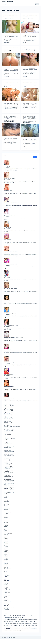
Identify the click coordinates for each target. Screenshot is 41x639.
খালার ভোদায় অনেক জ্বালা (7, 512)
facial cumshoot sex (7, 443)
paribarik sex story (11, 625)
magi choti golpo (7, 468)
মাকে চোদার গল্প (6, 579)
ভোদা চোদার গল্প (13, 82)
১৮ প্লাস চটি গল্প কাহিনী (22, 630)
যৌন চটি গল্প (5, 593)
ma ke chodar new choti (8, 467)
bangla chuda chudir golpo (14, 618)
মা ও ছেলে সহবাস (6, 572)
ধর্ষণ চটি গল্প (5, 530)
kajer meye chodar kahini (8, 454)
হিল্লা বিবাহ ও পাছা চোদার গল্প (8, 227)
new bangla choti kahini (24, 623)
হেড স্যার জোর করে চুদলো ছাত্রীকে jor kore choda (11, 202)
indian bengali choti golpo (9, 451)
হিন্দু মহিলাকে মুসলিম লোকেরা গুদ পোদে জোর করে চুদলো (11, 325)
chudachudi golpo (7, 434)
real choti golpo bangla (8, 481)
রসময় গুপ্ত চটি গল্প (10, 630)
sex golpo (32, 625)
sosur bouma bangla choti (9, 487)
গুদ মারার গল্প (5, 514)
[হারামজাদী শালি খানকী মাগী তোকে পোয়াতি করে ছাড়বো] (30, 94)
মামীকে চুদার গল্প (6, 587)
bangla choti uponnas (27, 15)
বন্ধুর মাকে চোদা (6, 546)
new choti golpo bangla (8, 472)
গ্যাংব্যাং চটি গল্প (6, 517)
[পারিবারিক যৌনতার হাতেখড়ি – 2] (30, 26)
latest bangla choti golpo (27, 117)
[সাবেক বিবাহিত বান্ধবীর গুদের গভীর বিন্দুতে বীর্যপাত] (30, 59)
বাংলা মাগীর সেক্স (35, 627)
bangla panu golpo (26, 82)
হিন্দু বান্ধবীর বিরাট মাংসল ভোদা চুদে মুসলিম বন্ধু (10, 362)
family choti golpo (34, 619)
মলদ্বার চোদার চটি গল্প (16, 628)
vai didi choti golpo (7, 491)
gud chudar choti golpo (8, 448)
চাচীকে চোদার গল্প (6, 520)
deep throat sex (22, 619)
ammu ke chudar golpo (8, 404)
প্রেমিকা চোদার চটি (32, 627)
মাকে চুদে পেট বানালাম (7, 577)
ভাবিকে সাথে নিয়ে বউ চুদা (7, 568)
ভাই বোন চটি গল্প (6, 566)
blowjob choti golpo (10, 619)
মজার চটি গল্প (5, 571)
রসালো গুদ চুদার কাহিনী (7, 595)
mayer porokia (6, 471)
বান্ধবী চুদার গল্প (6, 547)
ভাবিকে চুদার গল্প (6, 567)
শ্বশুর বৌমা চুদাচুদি (6, 600)
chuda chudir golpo (7, 433)
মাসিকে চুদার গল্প (6, 591)
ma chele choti (9, 623)
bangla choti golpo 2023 (8, 409)
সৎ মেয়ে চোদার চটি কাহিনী (7, 601)
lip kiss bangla (6, 462)
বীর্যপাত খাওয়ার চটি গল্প (12, 628)
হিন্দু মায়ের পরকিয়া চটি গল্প (7, 276)
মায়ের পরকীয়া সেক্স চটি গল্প (7, 589)
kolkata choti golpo (7, 458)
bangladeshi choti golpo (8, 422)
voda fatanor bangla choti (30, 118)
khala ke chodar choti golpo (9, 455)
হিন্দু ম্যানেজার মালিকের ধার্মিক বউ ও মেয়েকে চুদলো (10, 251)
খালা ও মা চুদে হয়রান (6, 508)
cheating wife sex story (8, 431)
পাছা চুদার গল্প (5, 535)
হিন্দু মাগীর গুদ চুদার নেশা (7, 300)
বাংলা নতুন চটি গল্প (6, 552)
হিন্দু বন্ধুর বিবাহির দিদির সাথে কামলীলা (9, 374)
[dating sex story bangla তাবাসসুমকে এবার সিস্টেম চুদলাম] (11, 129)
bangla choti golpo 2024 (8, 410)
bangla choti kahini (7, 413)
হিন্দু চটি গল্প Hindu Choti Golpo (9, 398)
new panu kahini (30, 623)
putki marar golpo (23, 625)
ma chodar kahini (7, 464)
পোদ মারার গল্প (6, 541)
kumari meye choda (7, 459)
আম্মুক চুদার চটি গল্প (6, 500)
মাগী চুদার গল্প (5, 581)
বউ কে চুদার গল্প (6, 543)
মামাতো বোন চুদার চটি (6, 585)
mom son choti (19, 623)
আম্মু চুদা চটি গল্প (6, 498)
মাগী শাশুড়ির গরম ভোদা (7, 583)
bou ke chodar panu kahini (9, 429)
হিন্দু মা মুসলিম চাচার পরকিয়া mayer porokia (10, 313)
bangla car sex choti (21, 615)
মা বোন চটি (5, 576)
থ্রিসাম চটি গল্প (6, 526)
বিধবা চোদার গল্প (6, 562)
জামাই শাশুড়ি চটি (6, 522)
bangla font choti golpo (8, 418)
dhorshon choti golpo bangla (9, 441)
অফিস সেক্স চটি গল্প (6, 496)
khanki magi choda (21, 621)
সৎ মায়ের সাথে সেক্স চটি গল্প (15, 630)
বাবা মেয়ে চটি (5, 548)
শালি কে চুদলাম (6, 596)
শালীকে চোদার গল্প (6, 597)
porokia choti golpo (7, 479)
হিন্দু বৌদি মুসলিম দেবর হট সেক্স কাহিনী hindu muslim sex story (13, 337)
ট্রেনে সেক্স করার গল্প (25, 627)
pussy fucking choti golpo (9, 480)
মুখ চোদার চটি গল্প (28, 628)
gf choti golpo (12, 116)
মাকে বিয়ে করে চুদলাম (6, 580)
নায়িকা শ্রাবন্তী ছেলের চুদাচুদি (8, 533)
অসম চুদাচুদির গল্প (6, 627)
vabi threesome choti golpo (9, 489)
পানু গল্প (5, 537)
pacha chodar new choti (8, 476)
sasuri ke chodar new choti (9, 485)
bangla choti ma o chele (8, 416)
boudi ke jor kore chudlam (9, 430)
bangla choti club (7, 1)
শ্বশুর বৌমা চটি (6, 599)
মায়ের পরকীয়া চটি (6, 588)
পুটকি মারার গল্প (6, 539)
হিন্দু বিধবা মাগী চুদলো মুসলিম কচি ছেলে (9, 349)
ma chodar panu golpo (8, 466)
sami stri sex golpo (7, 484)
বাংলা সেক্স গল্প (29, 119)
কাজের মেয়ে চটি (6, 505)
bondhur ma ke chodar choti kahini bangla (12, 426)
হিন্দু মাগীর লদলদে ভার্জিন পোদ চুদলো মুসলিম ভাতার (10, 288)
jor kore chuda (6, 452)
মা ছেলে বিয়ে (20, 628)
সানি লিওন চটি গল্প (6, 604)
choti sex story (16, 619)
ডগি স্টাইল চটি (6, 525)
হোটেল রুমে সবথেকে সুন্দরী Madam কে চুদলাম (10, 178)
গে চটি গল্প (5, 516)
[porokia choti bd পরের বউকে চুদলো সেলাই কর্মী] (11, 94)
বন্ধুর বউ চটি (5, 545)
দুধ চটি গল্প (5, 529)
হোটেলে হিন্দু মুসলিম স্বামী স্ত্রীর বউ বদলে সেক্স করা (10, 166)
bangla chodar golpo (28, 615)
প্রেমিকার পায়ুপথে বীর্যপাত (8, 50)
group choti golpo (7, 447)
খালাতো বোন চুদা (6, 510)
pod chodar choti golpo (8, 82)
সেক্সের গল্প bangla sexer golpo (9, 606)
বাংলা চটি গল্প (5, 551)
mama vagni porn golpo (8, 470)
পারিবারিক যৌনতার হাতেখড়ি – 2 (28, 18)
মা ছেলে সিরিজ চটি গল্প (7, 575)
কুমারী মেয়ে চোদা (6, 506)
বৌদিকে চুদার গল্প (6, 563)
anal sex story (13, 615)
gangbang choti (6, 621)
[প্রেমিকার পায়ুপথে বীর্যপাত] (11, 59)
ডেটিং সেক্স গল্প (28, 627)
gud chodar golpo (13, 621)
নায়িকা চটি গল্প (6, 531)
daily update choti (11, 15)
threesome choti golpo (8, 488)
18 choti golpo (6, 615)
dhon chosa (6, 439)
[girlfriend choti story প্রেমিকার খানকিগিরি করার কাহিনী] (30, 130)
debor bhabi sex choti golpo (9, 438)
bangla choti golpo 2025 (8, 412)
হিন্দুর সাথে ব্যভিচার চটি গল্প (7, 239)
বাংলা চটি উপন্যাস (6, 550)
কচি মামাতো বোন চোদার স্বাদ (8, 18)
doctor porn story (28, 619)
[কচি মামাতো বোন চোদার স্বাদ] (11, 26)
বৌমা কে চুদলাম (6, 564)
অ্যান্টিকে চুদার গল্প (6, 497)
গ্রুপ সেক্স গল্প (5, 518)
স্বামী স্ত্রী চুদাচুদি (6, 608)
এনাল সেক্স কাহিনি (16, 627)
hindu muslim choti (7, 450)
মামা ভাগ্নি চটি (6, 584)
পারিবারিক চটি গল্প (6, 538)
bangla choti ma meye (8, 414)
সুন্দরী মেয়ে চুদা (6, 605)
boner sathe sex (7, 427)
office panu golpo (7, 475)
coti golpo (5, 15)
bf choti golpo (6, 423)
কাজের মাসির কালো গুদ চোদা (7, 504)
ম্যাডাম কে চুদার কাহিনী (7, 592)
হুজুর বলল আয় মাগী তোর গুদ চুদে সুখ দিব (9, 215)
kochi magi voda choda (27, 83)
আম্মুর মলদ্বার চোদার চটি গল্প (11, 627)
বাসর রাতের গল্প (6, 559)
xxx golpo (6, 493)
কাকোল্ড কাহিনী (21, 627)
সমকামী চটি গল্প (6, 602)
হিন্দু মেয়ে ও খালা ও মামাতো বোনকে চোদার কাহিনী (10, 264)
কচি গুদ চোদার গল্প (33, 83)
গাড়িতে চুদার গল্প (6, 513)
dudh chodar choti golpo (8, 442)
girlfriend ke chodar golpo (8, 117)
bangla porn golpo (33, 82)
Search (5, 155)
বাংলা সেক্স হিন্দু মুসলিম (7, 628)
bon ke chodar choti (7, 425)
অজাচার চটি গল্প (26, 119)
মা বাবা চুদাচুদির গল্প (24, 628)
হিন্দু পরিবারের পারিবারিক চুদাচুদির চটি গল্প (9, 386)
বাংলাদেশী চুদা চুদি (6, 558)
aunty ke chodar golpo (8, 406)
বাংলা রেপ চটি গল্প (6, 555)
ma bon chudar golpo (8, 463)
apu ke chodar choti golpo (9, 405)
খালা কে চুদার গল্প (6, 509)
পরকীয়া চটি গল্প (6, 534)
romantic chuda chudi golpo (9, 483)
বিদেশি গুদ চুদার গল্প (6, 560)
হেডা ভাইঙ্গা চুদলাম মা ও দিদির (8, 190)
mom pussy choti (13, 623)
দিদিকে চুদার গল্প (6, 527)
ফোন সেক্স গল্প (5, 542)
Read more (14, 170)
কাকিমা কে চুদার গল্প (6, 502)
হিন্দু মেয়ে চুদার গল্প (6, 609)
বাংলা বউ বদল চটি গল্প (6, 554)
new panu (5, 473)
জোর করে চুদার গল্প (6, 523)
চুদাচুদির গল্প (9, 118)
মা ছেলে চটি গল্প (6, 574)
